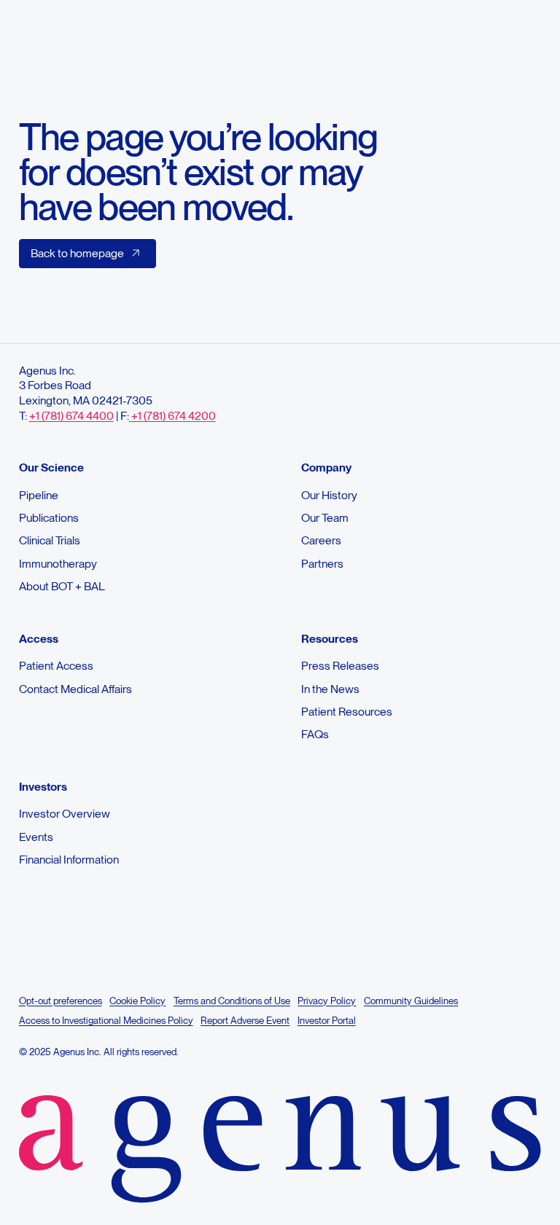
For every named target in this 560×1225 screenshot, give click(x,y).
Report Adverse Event (245, 1020)
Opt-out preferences (60, 1000)
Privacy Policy (327, 1000)
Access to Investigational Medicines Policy (106, 1020)
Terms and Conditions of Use (232, 1000)
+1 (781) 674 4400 (71, 416)
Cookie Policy (137, 1000)
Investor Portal (327, 1020)
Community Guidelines (411, 1000)
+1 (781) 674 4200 (172, 416)
